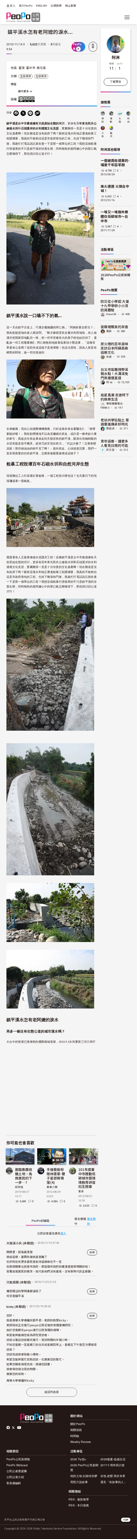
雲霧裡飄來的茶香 (114, 326)
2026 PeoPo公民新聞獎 (84, 1467)
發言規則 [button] (91, 1221)
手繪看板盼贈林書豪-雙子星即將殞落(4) (56, 1175)
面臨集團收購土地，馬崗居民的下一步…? (23, 1175)
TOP (125, 1519)
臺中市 (30, 68)
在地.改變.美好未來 (112, 1476)
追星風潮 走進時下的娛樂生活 (115, 396)
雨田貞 (110, 428)
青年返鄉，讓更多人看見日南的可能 (114, 443)
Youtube (19, 1427)
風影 (109, 331)
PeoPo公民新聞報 (18, 1459)
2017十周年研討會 (112, 1465)
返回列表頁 (51, 1392)
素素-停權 (111, 120)
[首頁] (23, 17)
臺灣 (22, 68)
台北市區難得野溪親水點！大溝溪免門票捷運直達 (114, 373)
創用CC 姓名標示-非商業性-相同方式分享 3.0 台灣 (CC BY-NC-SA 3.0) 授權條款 (27, 99)
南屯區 (41, 68)
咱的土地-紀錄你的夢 (83, 1476)
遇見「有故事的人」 (113, 1482)
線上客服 (70, 5)
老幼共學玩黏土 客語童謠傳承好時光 (115, 422)
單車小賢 (52, 1187)
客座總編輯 (13, 1483)
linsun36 (111, 314)
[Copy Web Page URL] (37, 113)
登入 (12, 5)
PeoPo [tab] (40, 1220)
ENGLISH (41, 5)
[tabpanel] (51, 1308)
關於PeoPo (77, 1424)
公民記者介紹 (15, 1477)
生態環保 (25, 76)
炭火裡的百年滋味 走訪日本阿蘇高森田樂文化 (114, 348)
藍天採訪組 (111, 135)
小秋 (103, 135)
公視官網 (55, 5)
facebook (8, 1427)
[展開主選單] (127, 17)
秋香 (109, 356)
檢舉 (93, 46)
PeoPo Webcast (17, 1465)
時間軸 (74, 1436)
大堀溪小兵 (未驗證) (20, 1243)
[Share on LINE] (30, 113)
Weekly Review (80, 1442)
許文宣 (110, 449)
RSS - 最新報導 (78, 1499)
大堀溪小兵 (120, 120)
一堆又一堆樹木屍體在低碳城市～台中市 (114, 216)
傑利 (103, 120)
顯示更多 (24, 91)
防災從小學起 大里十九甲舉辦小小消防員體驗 (115, 305)
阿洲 (116, 57)
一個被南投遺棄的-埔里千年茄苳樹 (115, 163)
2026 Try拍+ (78, 1459)
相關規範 (76, 1430)
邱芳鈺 (19, 1187)
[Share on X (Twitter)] (23, 113)
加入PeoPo (25, 5)
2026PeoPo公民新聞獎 (115, 277)
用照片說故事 (79, 1482)
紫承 (81, 1191)
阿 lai (109, 382)
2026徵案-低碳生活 (113, 1459)
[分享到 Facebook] (16, 113)
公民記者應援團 (16, 1471)
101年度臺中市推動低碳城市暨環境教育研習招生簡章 (87, 1178)
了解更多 (115, 82)
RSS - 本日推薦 (78, 1505)
